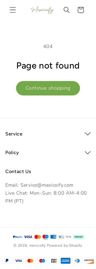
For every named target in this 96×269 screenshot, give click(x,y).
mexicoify (37, 245)
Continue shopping (48, 88)
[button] (13, 10)
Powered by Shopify (64, 245)
